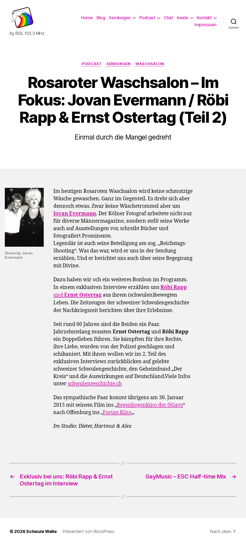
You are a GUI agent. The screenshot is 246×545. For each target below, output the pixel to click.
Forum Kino (117, 412)
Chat (168, 17)
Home (87, 17)
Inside (182, 17)
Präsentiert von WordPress (88, 531)
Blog (101, 17)
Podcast (147, 17)
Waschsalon (149, 64)
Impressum (205, 24)
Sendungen (120, 17)
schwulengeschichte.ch (95, 383)
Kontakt (204, 17)
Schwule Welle (41, 531)
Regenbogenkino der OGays (150, 405)
